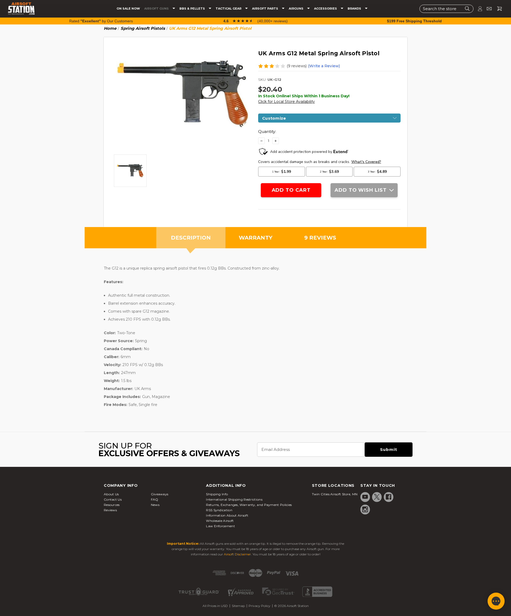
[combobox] (446, 9)
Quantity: (267, 131)
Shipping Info (217, 494)
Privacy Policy (259, 606)
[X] (377, 497)
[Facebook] (388, 497)
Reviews (110, 510)
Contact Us (113, 499)
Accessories (326, 8)
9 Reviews (320, 237)
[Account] (477, 9)
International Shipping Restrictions (234, 499)
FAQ (154, 499)
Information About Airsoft (227, 515)
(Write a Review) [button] (324, 66)
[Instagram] (365, 509)
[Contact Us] (487, 9)
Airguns (296, 8)
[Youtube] (365, 497)
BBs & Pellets (192, 8)
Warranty (255, 237)
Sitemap (238, 606)
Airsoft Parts (265, 8)
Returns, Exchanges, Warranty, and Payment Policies (249, 505)
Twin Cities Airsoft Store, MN (335, 494)
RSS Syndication (219, 510)
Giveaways (159, 494)
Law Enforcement (220, 526)
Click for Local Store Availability (286, 101)
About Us (111, 494)
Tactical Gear (229, 8)
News (155, 505)
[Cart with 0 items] (497, 9)
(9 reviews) (297, 66)
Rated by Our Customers (101, 21)
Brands (355, 8)
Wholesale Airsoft (220, 521)
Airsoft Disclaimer (237, 554)
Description (191, 237)
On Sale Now (128, 8)
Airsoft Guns (157, 8)
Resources (112, 505)
